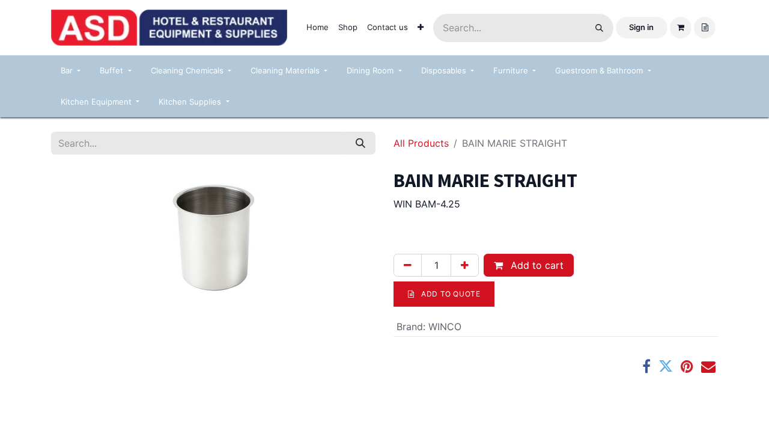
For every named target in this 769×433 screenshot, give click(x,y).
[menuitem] (317, 27)
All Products (421, 143)
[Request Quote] (705, 27)
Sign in (641, 27)
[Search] (599, 28)
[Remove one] (408, 265)
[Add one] (465, 265)
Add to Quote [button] (450, 293)
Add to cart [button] (536, 265)
